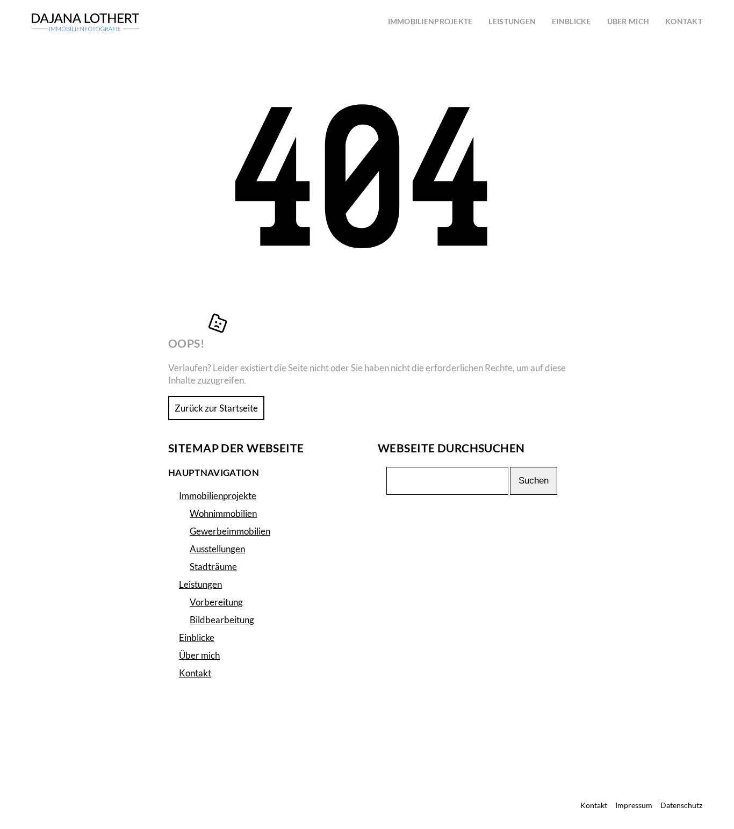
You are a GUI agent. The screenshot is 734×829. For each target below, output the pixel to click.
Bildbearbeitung (222, 619)
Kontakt (195, 673)
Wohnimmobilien (223, 513)
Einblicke (196, 637)
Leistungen (200, 584)
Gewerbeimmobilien (230, 531)
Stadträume (213, 566)
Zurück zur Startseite (216, 408)
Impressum (633, 805)
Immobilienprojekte (217, 495)
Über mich (199, 655)
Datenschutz (681, 805)
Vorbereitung (216, 602)
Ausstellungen (217, 548)
